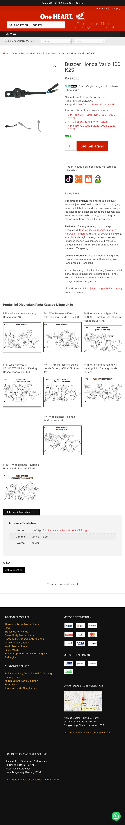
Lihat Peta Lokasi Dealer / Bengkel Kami (87, 732)
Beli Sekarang (92, 146)
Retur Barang (12, 684)
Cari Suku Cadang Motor (19, 41)
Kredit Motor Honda (16, 646)
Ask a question (13, 569)
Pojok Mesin (12, 649)
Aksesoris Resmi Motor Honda (22, 624)
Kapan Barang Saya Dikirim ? (21, 680)
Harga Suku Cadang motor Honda (24, 638)
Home (6, 53)
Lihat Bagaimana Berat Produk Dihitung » (65, 530)
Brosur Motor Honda (16, 631)
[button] (8, 34)
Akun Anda (101, 8)
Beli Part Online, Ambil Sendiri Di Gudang (28, 673)
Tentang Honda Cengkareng (21, 688)
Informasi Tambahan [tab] (18, 512)
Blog (7, 627)
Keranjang (115, 8)
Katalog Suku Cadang (17, 642)
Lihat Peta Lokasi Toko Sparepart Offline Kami (32, 779)
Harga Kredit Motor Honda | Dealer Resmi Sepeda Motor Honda (62, 16)
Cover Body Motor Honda (19, 635)
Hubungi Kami (13, 677)
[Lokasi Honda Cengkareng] (83, 710)
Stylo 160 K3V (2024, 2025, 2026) (88, 122)
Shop (15, 53)
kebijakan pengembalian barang (103, 288)
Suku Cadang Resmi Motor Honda (40, 53)
